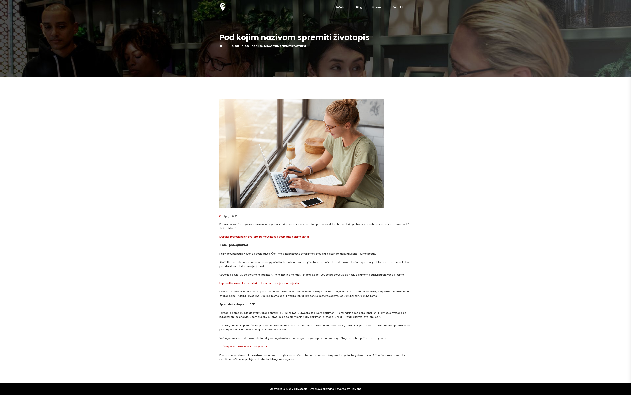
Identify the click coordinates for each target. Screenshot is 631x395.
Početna (340, 7)
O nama (377, 7)
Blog (359, 7)
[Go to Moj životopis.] (224, 46)
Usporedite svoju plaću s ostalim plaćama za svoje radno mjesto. (259, 283)
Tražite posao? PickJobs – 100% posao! (243, 346)
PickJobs (356, 389)
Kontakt (397, 7)
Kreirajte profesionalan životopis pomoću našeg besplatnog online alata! (264, 236)
